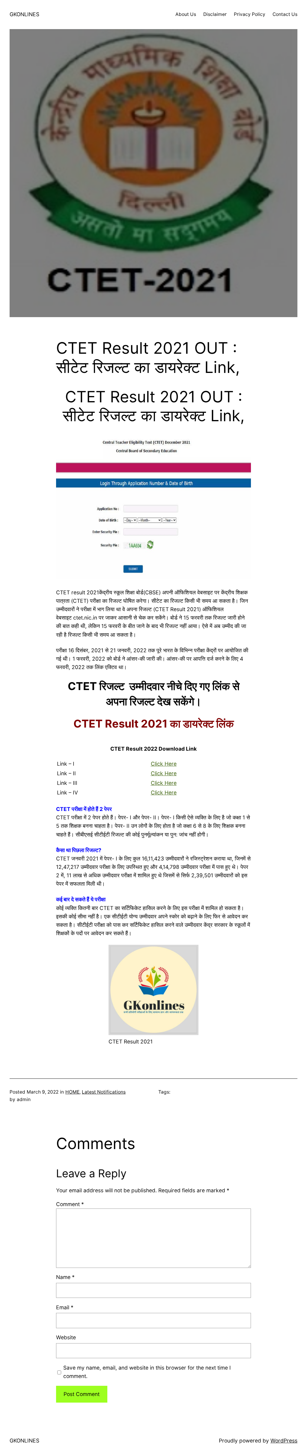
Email (64, 1307)
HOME (72, 1092)
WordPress (283, 1440)
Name (65, 1277)
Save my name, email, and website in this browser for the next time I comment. (147, 1371)
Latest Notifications (104, 1092)
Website (66, 1337)
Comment (70, 1204)
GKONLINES (24, 14)
